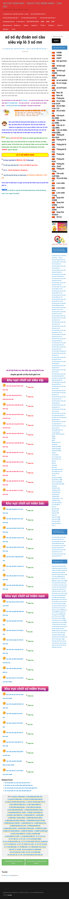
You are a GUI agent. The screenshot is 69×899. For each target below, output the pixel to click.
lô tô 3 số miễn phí (10, 844)
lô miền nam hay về (27, 823)
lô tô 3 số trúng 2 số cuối (25, 844)
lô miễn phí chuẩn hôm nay (11, 831)
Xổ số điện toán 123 (57, 471)
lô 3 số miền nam (12, 103)
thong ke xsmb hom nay (58, 641)
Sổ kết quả (17, 25)
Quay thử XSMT (56, 521)
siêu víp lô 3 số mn (15, 849)
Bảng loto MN (55, 513)
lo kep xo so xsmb (58, 593)
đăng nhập (8, 875)
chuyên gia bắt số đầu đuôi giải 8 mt (25, 374)
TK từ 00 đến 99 (56, 504)
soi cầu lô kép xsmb (57, 626)
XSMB (42, 21)
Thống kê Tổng (56, 500)
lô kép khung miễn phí (34, 804)
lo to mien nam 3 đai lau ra (37, 847)
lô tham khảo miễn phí (27, 836)
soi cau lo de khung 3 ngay (59, 603)
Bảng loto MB (55, 508)
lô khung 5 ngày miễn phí (14, 815)
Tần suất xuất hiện (57, 502)
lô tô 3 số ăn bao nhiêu (33, 839)
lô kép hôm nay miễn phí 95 (17, 804)
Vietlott (25, 25)
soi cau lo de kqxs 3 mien (58, 605)
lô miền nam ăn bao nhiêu (34, 818)
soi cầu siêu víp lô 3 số (14, 855)
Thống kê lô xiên (56, 490)
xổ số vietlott (61, 80)
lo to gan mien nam (10, 847)
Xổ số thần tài (55, 473)
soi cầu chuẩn (62, 624)
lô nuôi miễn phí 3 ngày (12, 836)
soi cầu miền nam (60, 632)
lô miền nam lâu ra (40, 823)
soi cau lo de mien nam (13, 105)
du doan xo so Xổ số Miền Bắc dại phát (59, 576)
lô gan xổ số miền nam (14, 799)
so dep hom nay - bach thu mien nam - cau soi (17, 48)
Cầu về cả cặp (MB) (57, 482)
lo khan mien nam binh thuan (33, 810)
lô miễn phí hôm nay (27, 831)
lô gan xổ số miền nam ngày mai (15, 802)
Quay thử (5, 29)
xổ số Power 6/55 (56, 459)
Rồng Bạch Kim (56, 599)
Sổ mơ (13, 29)
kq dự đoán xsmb (58, 583)
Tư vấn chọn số (20, 21)
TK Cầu (42, 25)
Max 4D (59, 95)
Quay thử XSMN (56, 519)
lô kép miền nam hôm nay (17, 807)
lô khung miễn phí (29, 815)
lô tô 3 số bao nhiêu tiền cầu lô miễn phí (34, 841)
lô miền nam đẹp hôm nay (12, 823)
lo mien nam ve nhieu (10, 828)
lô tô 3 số (22, 839)
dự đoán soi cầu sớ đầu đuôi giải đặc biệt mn (19, 785)
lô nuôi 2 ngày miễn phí (18, 833)
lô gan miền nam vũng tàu (34, 796)
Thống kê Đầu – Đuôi (57, 498)
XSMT (53, 21)
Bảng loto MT (55, 511)
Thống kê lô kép (56, 492)
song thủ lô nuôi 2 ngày (58, 636)
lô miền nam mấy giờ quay (18, 825)
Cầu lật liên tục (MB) (57, 479)
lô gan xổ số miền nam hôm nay (33, 799)
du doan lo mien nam (18, 796)
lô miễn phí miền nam (40, 831)
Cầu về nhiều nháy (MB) (58, 484)
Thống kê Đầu (55, 494)
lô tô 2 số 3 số (40, 836)
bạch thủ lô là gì (56, 566)
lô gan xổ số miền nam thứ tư (35, 802)
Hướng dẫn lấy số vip (8, 21)
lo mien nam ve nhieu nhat (26, 828)
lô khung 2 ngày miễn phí (34, 812)
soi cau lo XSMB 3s (60, 610)
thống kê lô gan (56, 488)
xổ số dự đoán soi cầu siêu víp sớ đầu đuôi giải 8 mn (21, 788)
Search (56, 40)
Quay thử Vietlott (56, 523)
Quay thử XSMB (56, 517)
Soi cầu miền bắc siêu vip (38, 14)
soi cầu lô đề (62, 630)
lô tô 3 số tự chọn (41, 844)
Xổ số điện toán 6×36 (57, 469)
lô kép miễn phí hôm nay (33, 807)
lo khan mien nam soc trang (17, 812)
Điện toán (34, 25)
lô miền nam (39, 815)
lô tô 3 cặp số (13, 839)
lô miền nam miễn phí (33, 825)
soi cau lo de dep (62, 601)
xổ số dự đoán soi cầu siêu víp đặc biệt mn (18, 790)
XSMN (47, 21)
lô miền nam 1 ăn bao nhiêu (16, 818)
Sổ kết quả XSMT (56, 448)
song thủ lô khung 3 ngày (58, 634)
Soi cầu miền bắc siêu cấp (10, 17)
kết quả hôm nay (7, 25)
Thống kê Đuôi (55, 496)
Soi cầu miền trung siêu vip (28, 17)
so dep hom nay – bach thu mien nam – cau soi (16, 14)
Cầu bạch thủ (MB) (57, 477)
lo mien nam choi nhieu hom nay (15, 820)
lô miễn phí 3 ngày (41, 828)
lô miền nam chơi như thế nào (35, 820)
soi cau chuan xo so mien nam (31, 849)
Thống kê (50, 25)
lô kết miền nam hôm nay (15, 810)
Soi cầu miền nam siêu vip (47, 17)
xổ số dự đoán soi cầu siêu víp (33, 855)
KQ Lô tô (59, 25)
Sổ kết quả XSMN (56, 450)
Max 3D (59, 93)
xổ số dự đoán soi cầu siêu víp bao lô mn (17, 783)
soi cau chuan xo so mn (17, 852)
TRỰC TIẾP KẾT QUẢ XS (32, 21)
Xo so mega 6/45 (56, 457)
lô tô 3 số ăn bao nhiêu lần (11, 841)
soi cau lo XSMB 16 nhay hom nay (59, 612)
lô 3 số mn (24, 100)
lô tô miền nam (22, 847)
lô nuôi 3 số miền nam (33, 833)
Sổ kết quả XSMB (56, 446)
